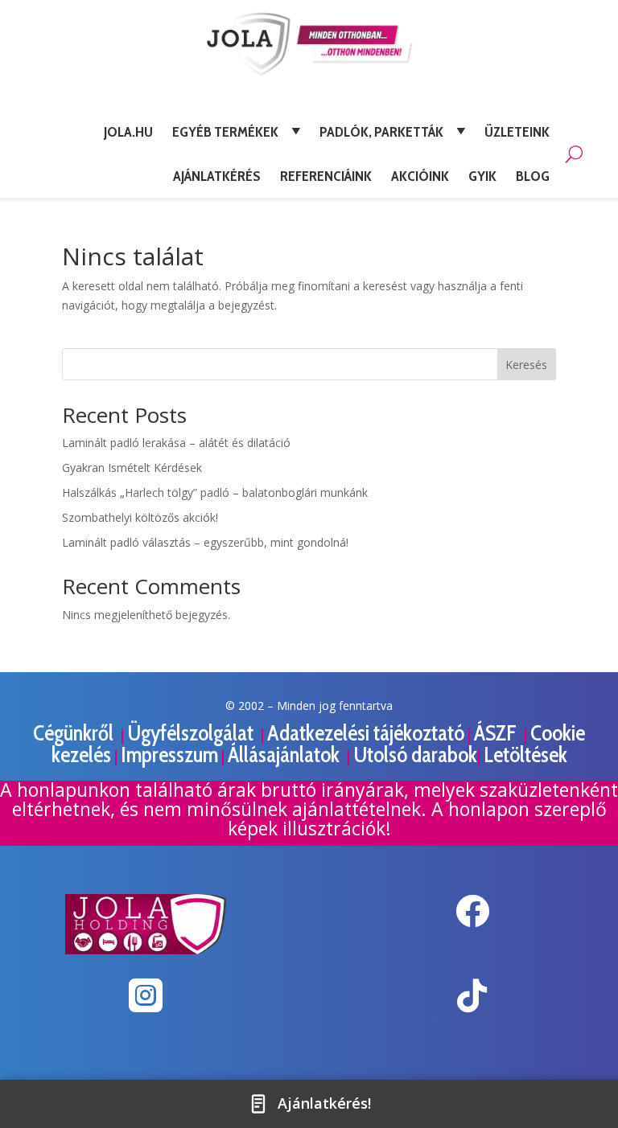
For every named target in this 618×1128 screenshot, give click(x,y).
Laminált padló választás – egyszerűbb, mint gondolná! (205, 542)
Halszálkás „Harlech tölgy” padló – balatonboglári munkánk (215, 492)
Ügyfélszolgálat (192, 733)
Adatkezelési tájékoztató (365, 733)
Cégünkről (75, 733)
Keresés (526, 364)
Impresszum (169, 754)
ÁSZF (497, 733)
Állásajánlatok (286, 754)
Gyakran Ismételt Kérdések (132, 467)
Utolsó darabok (415, 754)
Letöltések (525, 754)
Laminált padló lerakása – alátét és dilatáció (176, 442)
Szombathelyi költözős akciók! (140, 517)
